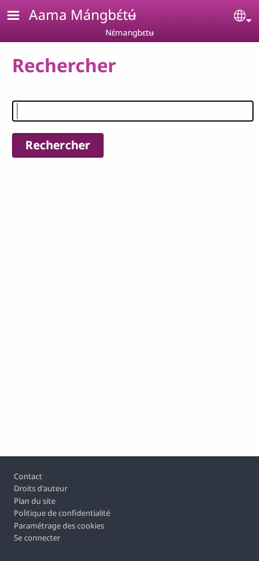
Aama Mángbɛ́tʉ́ (82, 14)
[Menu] (20, 16)
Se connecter (37, 537)
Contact (28, 476)
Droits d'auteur (40, 488)
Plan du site (34, 500)
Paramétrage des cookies (59, 525)
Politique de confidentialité (62, 512)
